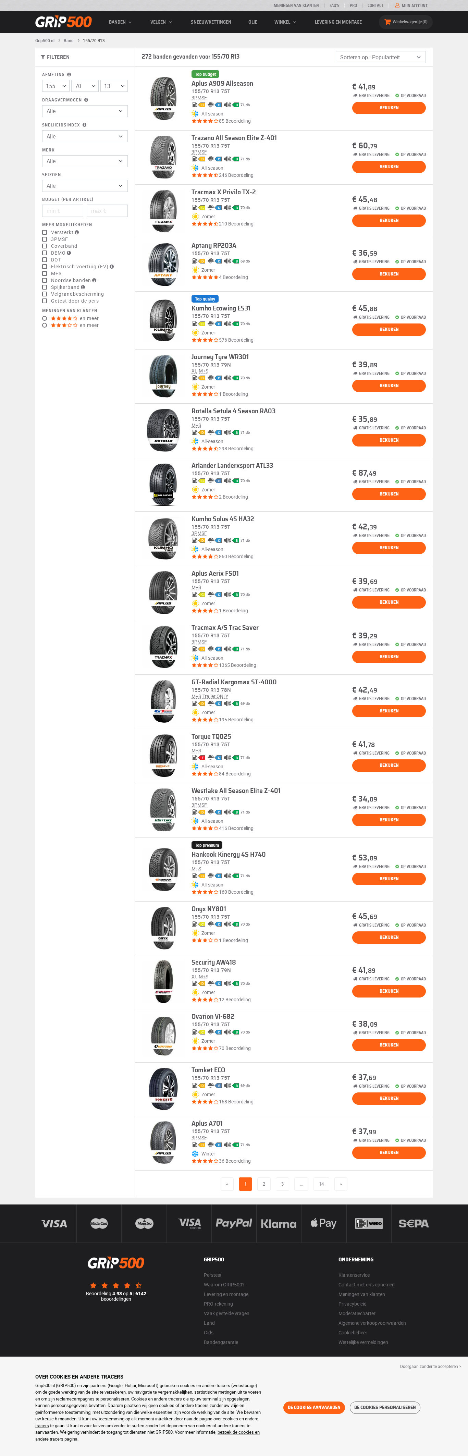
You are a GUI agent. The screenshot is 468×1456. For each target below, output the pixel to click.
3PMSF (59, 239)
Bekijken (389, 108)
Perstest (213, 1275)
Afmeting (54, 75)
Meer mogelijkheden (67, 225)
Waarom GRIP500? (224, 1284)
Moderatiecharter (356, 1313)
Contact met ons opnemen (366, 1284)
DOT (56, 259)
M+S (56, 273)
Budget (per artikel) (68, 199)
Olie (252, 22)
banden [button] (118, 22)
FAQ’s (334, 5)
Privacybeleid (352, 1303)
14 (321, 1184)
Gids (208, 1332)
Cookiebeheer (352, 1332)
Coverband (64, 246)
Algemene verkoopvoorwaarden (372, 1323)
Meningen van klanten (296, 5)
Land (209, 1323)
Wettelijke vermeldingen (363, 1342)
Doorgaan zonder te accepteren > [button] (430, 1366)
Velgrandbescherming (77, 294)
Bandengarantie (221, 1342)
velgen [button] (158, 22)
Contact (375, 5)
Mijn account (414, 6)
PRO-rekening (218, 1303)
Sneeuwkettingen (211, 22)
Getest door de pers (75, 300)
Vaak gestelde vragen (226, 1313)
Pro (353, 5)
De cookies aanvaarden (314, 1407)
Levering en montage (338, 22)
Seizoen (51, 175)
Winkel (282, 22)
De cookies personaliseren (385, 1407)
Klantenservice (354, 1275)
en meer (88, 318)
